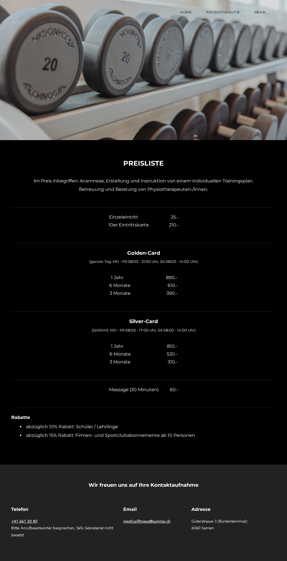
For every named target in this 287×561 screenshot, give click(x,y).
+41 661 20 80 (24, 521)
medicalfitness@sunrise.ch (146, 521)
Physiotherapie (223, 12)
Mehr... (261, 12)
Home (186, 12)
